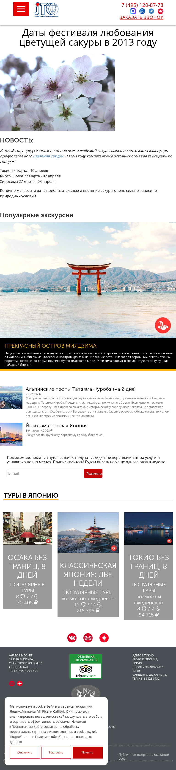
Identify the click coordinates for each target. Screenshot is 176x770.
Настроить (56, 752)
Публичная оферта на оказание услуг (144, 757)
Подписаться (94, 473)
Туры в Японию (30, 495)
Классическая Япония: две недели (88, 574)
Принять (87, 752)
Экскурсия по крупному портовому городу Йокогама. (64, 435)
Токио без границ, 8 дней (148, 566)
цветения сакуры (48, 156)
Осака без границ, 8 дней (27, 566)
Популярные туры (27, 587)
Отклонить (24, 752)
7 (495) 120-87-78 (142, 4)
